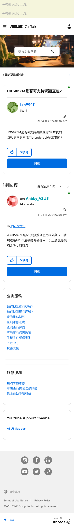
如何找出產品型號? (20, 307)
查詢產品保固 (16, 327)
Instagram (24, 456)
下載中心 (13, 343)
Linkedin (48, 456)
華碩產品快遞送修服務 (22, 388)
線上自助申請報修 (19, 394)
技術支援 (13, 348)
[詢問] (67, 187)
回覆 (37, 163)
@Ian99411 (17, 226)
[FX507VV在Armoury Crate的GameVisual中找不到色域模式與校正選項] (61, 187)
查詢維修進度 (16, 322)
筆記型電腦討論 (14, 75)
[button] (12, 152)
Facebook (36, 456)
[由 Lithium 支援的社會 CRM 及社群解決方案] (61, 521)
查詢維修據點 (16, 317)
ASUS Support (16, 429)
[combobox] (37, 51)
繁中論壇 (14, 492)
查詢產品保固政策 (19, 333)
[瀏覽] (6, 26)
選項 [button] (68, 75)
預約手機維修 (16, 383)
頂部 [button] (11, 520)
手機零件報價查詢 (19, 338)
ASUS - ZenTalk (23, 26)
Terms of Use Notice (16, 500)
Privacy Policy (42, 500)
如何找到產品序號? (20, 312)
